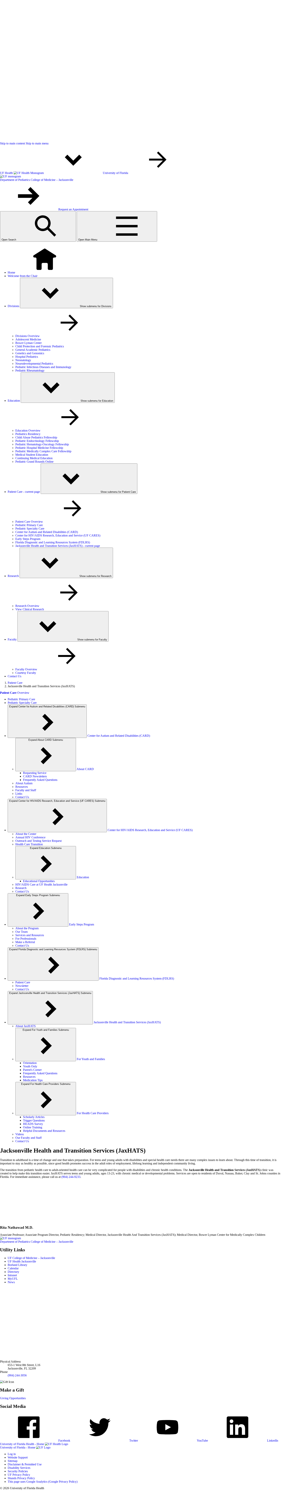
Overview (14, 692)
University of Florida (116, 173)
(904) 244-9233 (70, 1176)
